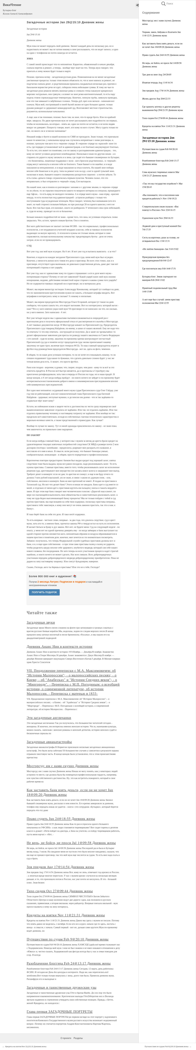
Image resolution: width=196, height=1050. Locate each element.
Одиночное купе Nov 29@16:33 (157, 217)
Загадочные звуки (41, 622)
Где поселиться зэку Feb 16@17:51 (159, 268)
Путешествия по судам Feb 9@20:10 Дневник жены (67, 939)
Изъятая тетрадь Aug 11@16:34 (157, 82)
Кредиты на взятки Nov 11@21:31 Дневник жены (66, 915)
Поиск (166, 3)
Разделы (78, 1038)
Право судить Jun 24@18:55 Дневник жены (163, 54)
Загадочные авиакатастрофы (49, 741)
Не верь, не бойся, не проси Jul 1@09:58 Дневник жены (71, 842)
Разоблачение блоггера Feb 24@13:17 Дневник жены (69, 963)
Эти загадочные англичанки (49, 717)
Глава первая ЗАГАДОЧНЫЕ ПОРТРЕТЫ (60, 1011)
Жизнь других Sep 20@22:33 (156, 98)
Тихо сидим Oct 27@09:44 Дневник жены (162, 118)
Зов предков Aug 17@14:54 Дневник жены (163, 90)
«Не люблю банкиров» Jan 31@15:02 (160, 248)
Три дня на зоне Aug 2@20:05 (156, 74)
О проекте (66, 1038)
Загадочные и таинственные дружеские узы (61, 987)
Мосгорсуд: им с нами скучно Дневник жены (62, 765)
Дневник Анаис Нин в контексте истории (59, 646)
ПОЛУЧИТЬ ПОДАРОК (44, 592)
